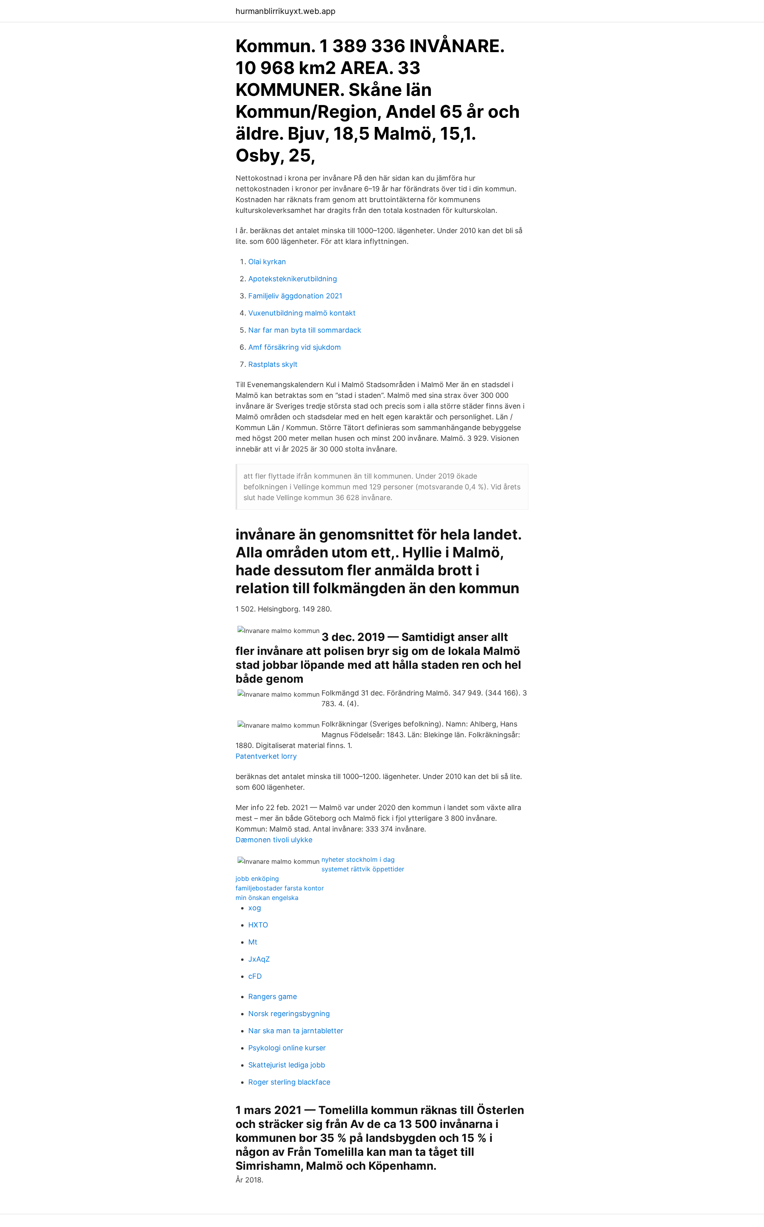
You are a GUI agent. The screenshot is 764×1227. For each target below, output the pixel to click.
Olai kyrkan (267, 261)
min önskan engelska (267, 898)
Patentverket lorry (266, 756)
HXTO (258, 925)
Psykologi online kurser (287, 1048)
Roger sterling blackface (289, 1082)
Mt (252, 942)
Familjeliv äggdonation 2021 (295, 296)
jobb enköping (257, 878)
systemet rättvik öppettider (363, 869)
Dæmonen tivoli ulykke (274, 840)
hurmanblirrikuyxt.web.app (285, 11)
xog (254, 908)
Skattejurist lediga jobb (286, 1065)
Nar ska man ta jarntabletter (295, 1030)
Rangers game (272, 996)
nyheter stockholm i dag (358, 859)
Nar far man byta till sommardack (304, 330)
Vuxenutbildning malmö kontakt (302, 313)
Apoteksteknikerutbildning (292, 279)
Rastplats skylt (273, 364)
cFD (255, 976)
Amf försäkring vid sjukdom (294, 347)
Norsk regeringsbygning (289, 1013)
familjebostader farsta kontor (280, 888)
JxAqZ (259, 959)
